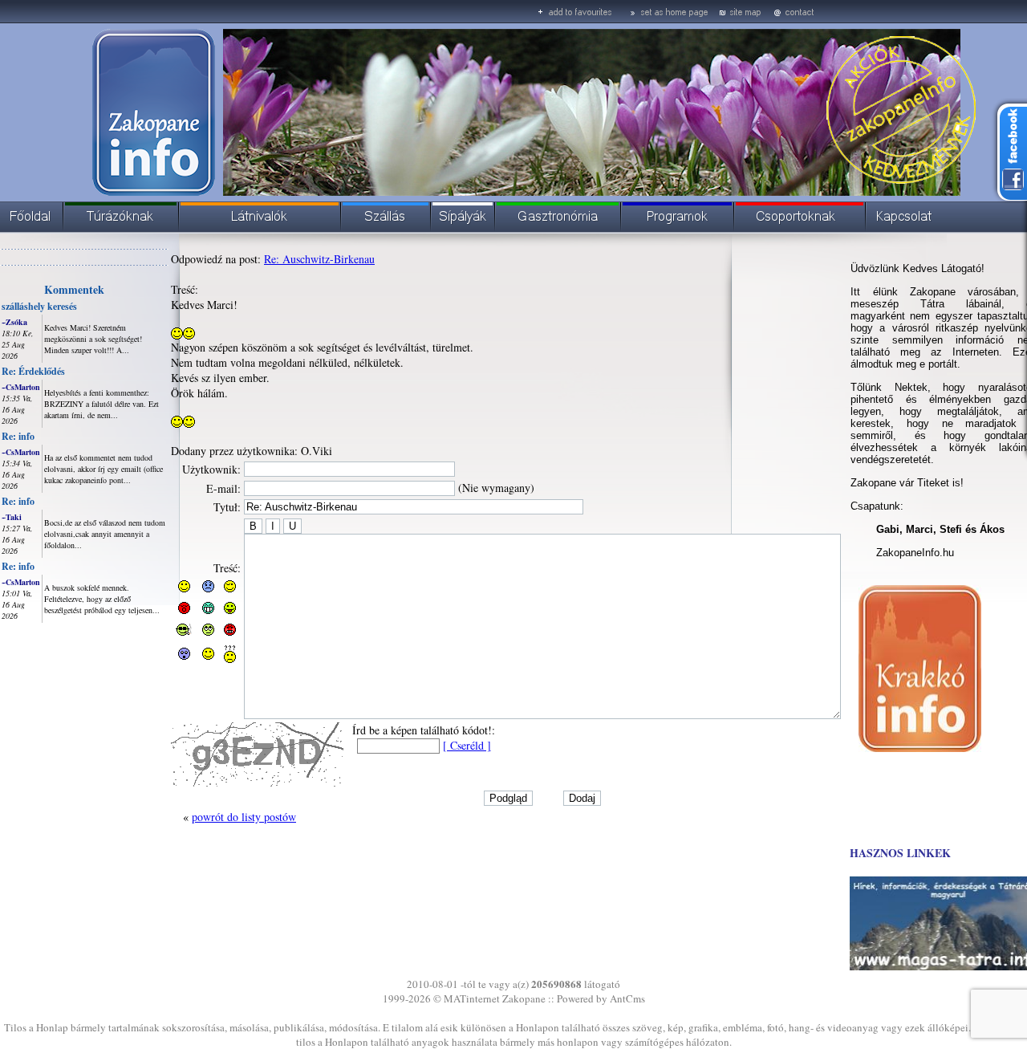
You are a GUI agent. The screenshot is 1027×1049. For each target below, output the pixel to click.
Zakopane (524, 998)
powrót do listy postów (244, 816)
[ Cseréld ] (467, 745)
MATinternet (472, 998)
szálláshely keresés (39, 306)
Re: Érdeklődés (33, 371)
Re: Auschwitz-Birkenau (319, 258)
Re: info (18, 436)
